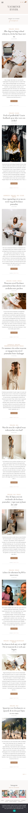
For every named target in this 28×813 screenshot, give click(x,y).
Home (2, 800)
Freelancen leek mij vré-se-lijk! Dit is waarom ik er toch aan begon (14, 647)
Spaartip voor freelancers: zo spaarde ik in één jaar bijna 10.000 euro (14, 711)
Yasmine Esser (14, 8)
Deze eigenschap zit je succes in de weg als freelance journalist (14, 202)
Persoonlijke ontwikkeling (11, 345)
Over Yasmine (13, 801)
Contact (20, 801)
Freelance (13, 195)
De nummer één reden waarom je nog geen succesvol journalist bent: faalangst (14, 351)
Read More (14, 183)
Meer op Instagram (14, 787)
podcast (14, 196)
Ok (14, 810)
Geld (18, 195)
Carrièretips (6, 195)
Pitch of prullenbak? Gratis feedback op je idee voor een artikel (14, 118)
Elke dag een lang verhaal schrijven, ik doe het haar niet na (14, 34)
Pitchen (22, 195)
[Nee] (26, 808)
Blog (6, 801)
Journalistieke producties (13, 800)
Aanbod (23, 800)
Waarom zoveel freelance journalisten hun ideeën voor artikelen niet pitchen (14, 286)
